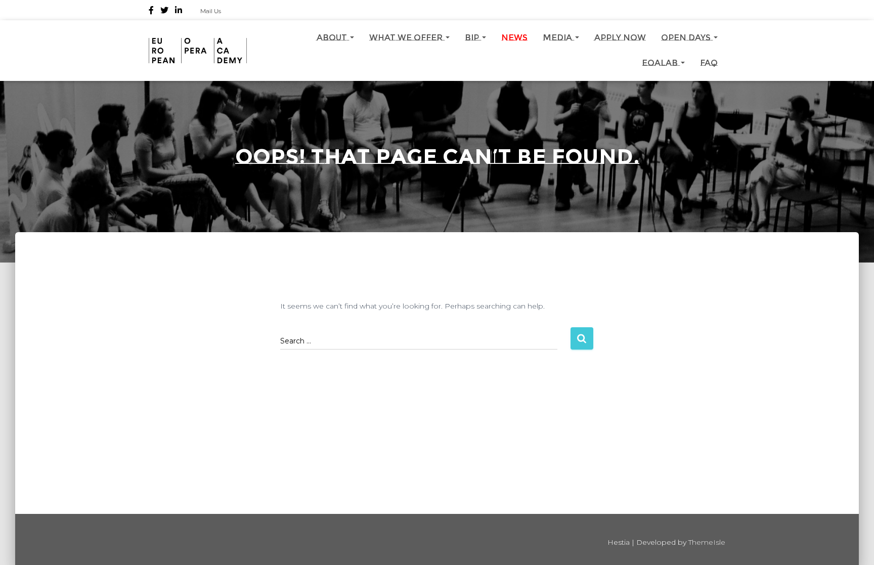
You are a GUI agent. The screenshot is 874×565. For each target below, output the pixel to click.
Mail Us (210, 11)
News (514, 37)
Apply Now (620, 37)
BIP (473, 37)
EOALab (661, 63)
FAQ (709, 63)
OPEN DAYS (687, 37)
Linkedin (178, 11)
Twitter (164, 11)
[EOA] (198, 50)
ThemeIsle (706, 542)
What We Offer (407, 37)
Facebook (151, 11)
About (333, 37)
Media (558, 37)
